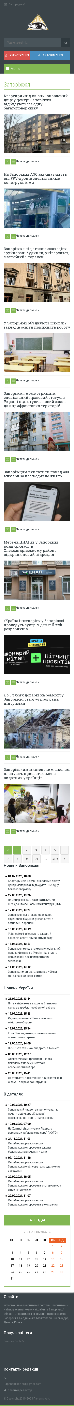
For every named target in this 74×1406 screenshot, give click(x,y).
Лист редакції (17, 4)
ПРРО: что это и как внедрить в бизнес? (34, 1048)
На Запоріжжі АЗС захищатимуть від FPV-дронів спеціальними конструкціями (35, 178)
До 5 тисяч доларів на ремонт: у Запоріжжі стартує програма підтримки (34, 699)
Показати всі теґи (14, 1341)
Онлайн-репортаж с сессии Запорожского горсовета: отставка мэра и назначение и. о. (34, 1185)
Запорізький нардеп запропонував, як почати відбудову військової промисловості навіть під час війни (33, 1113)
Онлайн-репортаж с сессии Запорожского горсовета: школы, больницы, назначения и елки (29, 1147)
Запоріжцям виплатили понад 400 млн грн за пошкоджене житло (36, 474)
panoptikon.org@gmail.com (24, 1383)
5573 (55, 858)
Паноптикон (41, 1398)
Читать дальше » (27, 161)
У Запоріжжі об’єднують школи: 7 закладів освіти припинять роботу (37, 325)
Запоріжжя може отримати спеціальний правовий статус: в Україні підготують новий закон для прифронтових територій (35, 399)
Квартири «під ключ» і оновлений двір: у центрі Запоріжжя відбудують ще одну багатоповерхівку (36, 101)
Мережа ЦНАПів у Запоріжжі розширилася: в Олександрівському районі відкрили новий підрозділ (31, 548)
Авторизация (52, 55)
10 (36, 858)
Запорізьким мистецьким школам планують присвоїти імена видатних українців (37, 773)
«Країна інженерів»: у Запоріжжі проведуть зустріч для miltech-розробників (34, 624)
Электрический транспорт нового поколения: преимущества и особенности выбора (30, 1063)
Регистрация (19, 55)
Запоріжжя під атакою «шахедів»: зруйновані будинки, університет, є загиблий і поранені (36, 252)
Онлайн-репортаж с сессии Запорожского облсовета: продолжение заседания (34, 1166)
